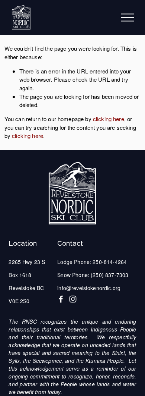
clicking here (108, 119)
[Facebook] (61, 299)
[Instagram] (73, 299)
